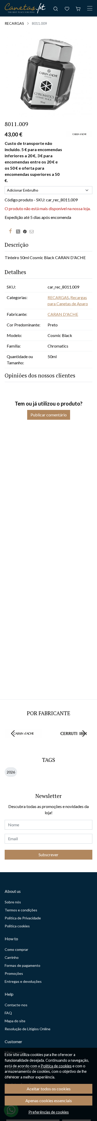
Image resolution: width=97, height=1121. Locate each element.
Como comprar (16, 949)
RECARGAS (14, 23)
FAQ (8, 1013)
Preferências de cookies (48, 1112)
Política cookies (17, 926)
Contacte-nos (16, 1005)
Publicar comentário (49, 414)
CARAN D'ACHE (63, 314)
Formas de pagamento (22, 965)
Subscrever (48, 854)
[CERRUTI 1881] (74, 743)
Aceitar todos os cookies (49, 1088)
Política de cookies (56, 1066)
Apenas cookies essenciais (48, 1100)
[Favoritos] (67, 8)
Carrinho (12, 957)
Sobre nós (13, 902)
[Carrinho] (78, 8)
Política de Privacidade (23, 918)
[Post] (19, 231)
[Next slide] (84, 733)
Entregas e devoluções (23, 981)
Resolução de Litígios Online (27, 1029)
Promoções (14, 973)
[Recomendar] (32, 231)
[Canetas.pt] (25, 8)
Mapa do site (15, 1021)
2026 (11, 772)
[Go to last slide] (13, 733)
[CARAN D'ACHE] (23, 743)
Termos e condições (21, 910)
